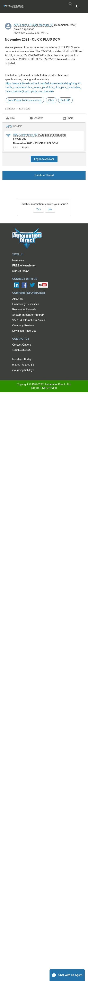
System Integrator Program (28, 314)
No (50, 209)
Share (70, 118)
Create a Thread (44, 175)
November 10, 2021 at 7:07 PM (31, 32)
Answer (38, 118)
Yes (38, 209)
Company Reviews (23, 325)
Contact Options (22, 344)
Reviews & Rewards (24, 309)
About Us (17, 298)
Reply (25, 147)
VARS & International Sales (28, 320)
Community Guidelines (25, 304)
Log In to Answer (44, 158)
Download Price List (24, 330)
